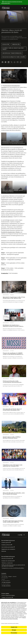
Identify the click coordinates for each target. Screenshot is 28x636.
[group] (14, 293)
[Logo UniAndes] (6, 8)
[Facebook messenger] (5, 62)
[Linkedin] (8, 62)
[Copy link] (21, 62)
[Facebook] (2, 62)
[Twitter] (11, 62)
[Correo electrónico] (18, 62)
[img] (6, 8)
